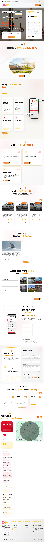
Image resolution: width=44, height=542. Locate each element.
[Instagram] (7, 378)
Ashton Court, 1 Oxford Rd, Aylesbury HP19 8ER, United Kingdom (38, 528)
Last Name (33, 355)
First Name (24, 355)
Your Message (25, 364)
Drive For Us (27, 5)
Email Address (25, 359)
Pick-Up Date (30, 31)
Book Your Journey (12, 36)
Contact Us (32, 5)
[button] (41, 200)
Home (11, 5)
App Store (19, 13)
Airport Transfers (27, 523)
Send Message (35, 377)
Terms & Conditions (39, 539)
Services (18, 5)
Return (38, 12)
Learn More (21, 75)
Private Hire (26, 527)
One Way (31, 12)
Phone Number (34, 359)
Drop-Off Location (31, 24)
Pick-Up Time (36, 31)
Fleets (23, 5)
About (15, 5)
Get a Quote (36, 298)
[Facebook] (5, 378)
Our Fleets (15, 528)
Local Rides (26, 525)
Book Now (37, 5)
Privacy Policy (33, 539)
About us (15, 525)
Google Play (19, 11)
